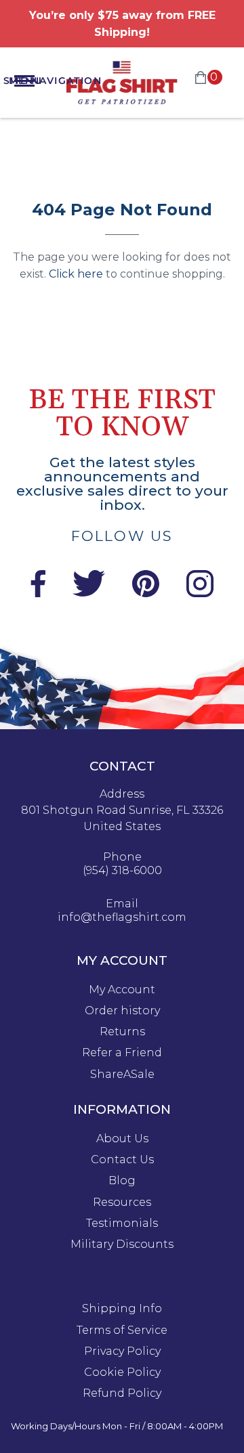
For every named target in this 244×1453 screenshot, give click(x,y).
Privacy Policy (122, 1351)
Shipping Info (122, 1308)
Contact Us (122, 1159)
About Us (122, 1138)
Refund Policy (122, 1393)
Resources (122, 1202)
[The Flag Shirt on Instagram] (200, 593)
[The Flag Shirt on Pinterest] (145, 593)
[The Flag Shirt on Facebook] (37, 593)
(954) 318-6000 (122, 870)
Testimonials (122, 1223)
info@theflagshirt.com (122, 917)
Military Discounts (122, 1244)
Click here (76, 273)
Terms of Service (122, 1330)
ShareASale (122, 1074)
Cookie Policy (122, 1372)
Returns (122, 1031)
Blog (122, 1180)
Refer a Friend (122, 1052)
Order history (122, 1010)
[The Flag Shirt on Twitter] (89, 593)
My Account (122, 989)
